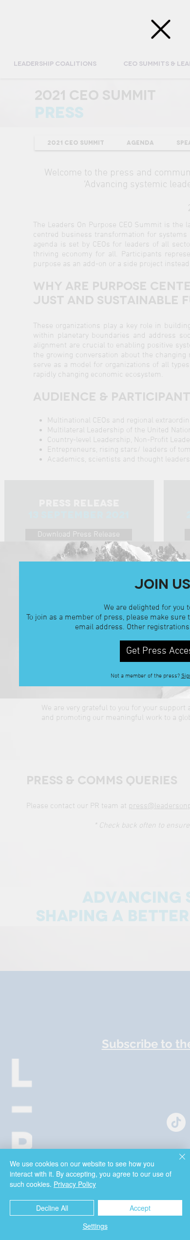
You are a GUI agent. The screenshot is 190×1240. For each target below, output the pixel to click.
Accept (140, 1208)
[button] (161, 29)
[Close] (176, 1162)
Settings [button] (95, 1226)
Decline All (52, 1208)
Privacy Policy (75, 1184)
